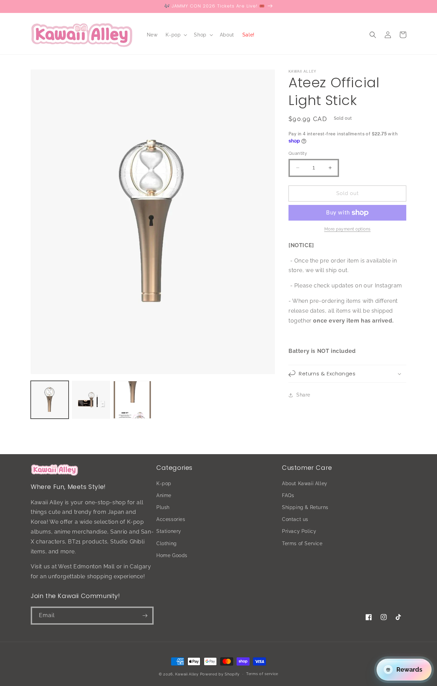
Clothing (166, 543)
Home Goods (171, 555)
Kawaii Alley (186, 674)
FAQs (288, 495)
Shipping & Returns (305, 507)
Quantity (297, 153)
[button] (175, 35)
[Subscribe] (144, 616)
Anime (163, 495)
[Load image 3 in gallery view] (132, 400)
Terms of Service (302, 543)
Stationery (168, 531)
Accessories (170, 519)
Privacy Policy (299, 531)
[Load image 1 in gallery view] (50, 400)
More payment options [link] (347, 229)
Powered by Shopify (220, 674)
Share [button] (303, 395)
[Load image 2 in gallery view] (91, 400)
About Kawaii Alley (304, 483)
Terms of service (262, 674)
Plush (163, 507)
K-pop (163, 483)
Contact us (295, 519)
